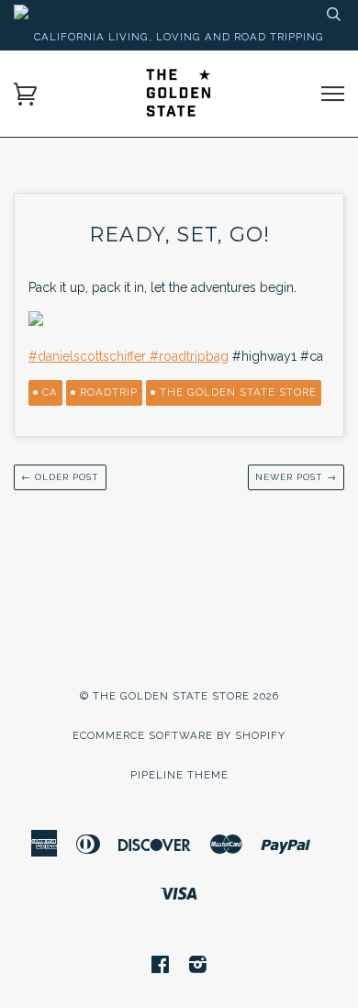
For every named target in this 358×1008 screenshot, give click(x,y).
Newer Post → (296, 477)
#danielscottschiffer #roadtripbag (128, 356)
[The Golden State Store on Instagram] (198, 967)
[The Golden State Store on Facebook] (161, 967)
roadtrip (109, 392)
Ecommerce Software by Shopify (179, 735)
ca (50, 392)
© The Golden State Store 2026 (179, 695)
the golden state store (238, 392)
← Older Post (60, 477)
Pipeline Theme (179, 774)
